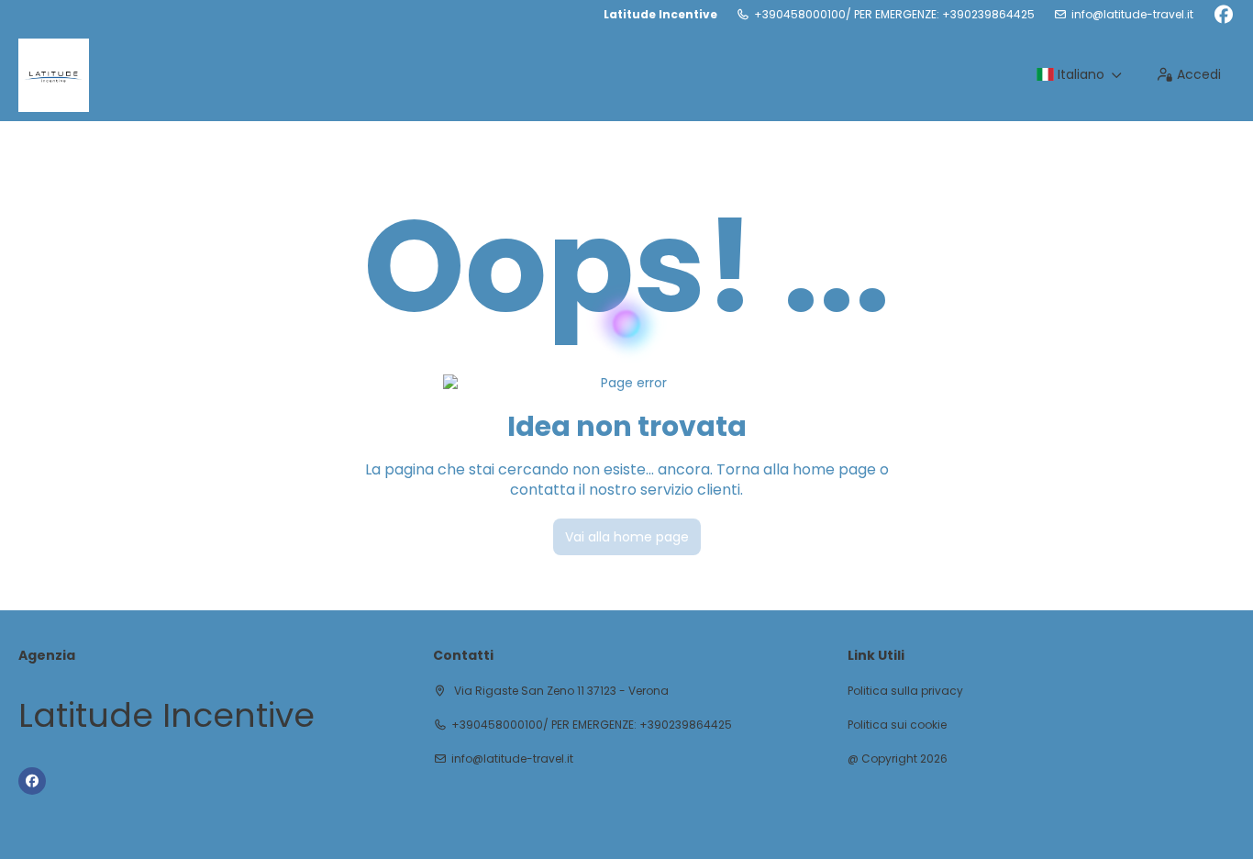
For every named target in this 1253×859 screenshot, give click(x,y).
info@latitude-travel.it (1132, 14)
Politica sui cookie (897, 725)
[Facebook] (1223, 15)
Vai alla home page (627, 537)
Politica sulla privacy (905, 691)
